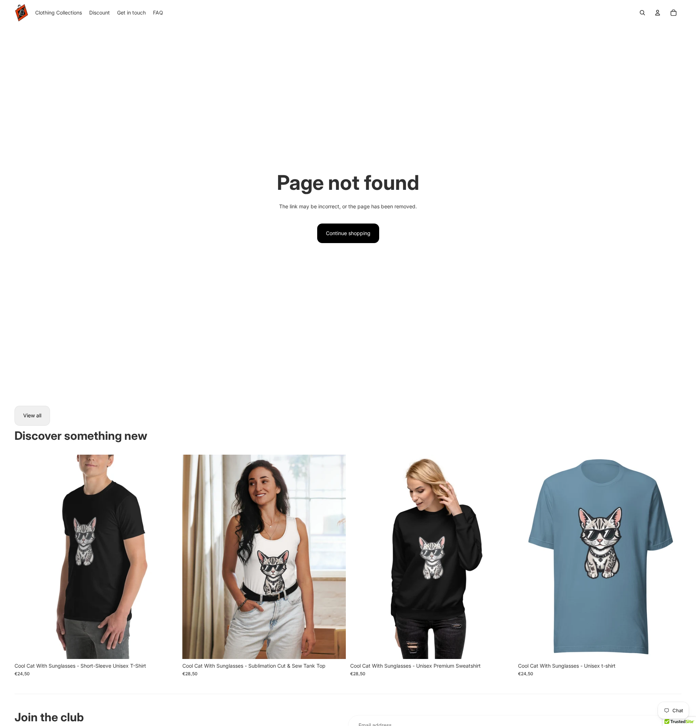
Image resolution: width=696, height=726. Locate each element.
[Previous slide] (25, 557)
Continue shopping (348, 233)
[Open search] (642, 13)
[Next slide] (167, 557)
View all (32, 415)
